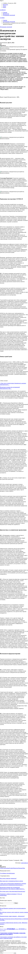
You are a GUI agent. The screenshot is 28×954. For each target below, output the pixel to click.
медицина (22, 929)
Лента (4, 6)
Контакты (5, 4)
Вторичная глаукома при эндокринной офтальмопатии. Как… (10, 388)
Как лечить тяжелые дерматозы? (8, 878)
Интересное (6, 13)
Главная (5, 12)
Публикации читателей (9, 15)
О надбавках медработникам (7, 873)
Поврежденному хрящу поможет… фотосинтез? (12, 916)
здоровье (11, 928)
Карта (4, 7)
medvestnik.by (24, 863)
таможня (3, 930)
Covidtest (2, 17)
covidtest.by (3, 9)
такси (1, 930)
